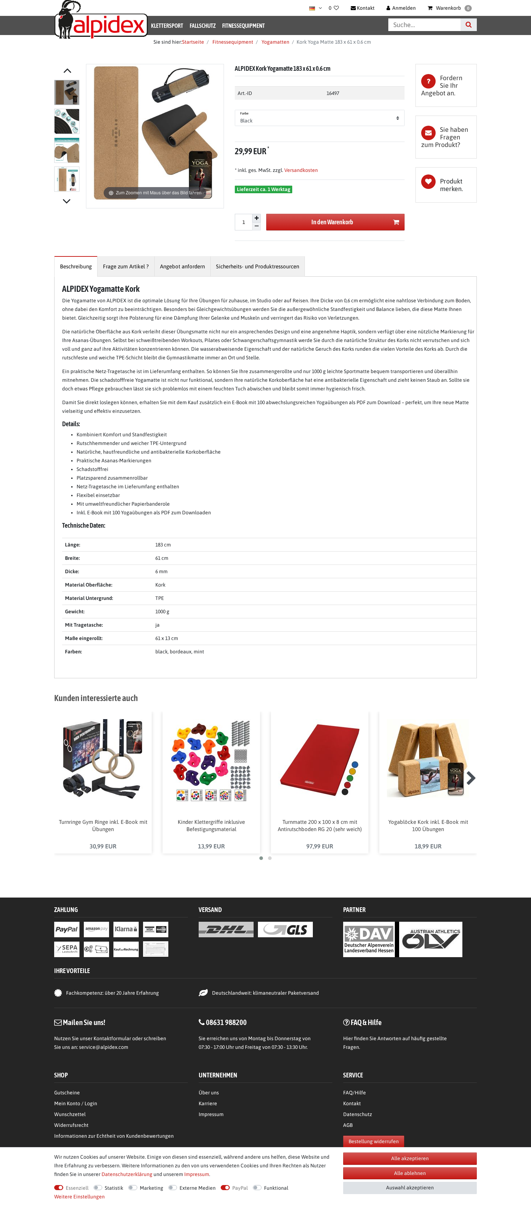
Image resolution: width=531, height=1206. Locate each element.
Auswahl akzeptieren (410, 1187)
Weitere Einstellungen (79, 1196)
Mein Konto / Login (75, 1103)
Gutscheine (67, 1092)
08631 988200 (226, 1022)
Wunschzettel (70, 1114)
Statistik (114, 1188)
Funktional (276, 1188)
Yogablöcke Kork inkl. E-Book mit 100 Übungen (428, 825)
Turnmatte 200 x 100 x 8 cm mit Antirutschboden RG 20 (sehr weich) (320, 825)
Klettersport (167, 25)
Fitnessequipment (243, 25)
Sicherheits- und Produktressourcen (257, 266)
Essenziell (77, 1188)
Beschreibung (76, 266)
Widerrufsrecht (71, 1125)
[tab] (446, 85)
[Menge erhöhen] (256, 218)
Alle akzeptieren (410, 1158)
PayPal (240, 1188)
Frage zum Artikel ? (126, 266)
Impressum (211, 1114)
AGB (348, 1125)
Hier (348, 1038)
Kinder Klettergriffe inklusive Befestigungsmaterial (211, 825)
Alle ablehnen (410, 1173)
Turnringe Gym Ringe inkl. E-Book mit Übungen (103, 825)
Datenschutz (357, 1114)
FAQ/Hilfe (354, 1092)
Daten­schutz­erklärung (127, 1174)
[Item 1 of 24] (68, 137)
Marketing (151, 1188)
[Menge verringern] (256, 226)
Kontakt (352, 1103)
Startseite (193, 42)
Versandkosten (300, 170)
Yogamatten (274, 42)
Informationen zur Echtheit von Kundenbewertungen (114, 1136)
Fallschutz (203, 25)
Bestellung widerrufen (374, 1141)
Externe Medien (198, 1188)
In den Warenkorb (332, 222)
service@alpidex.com (103, 1047)
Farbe (244, 113)
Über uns (209, 1092)
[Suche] (469, 24)
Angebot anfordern (182, 266)
